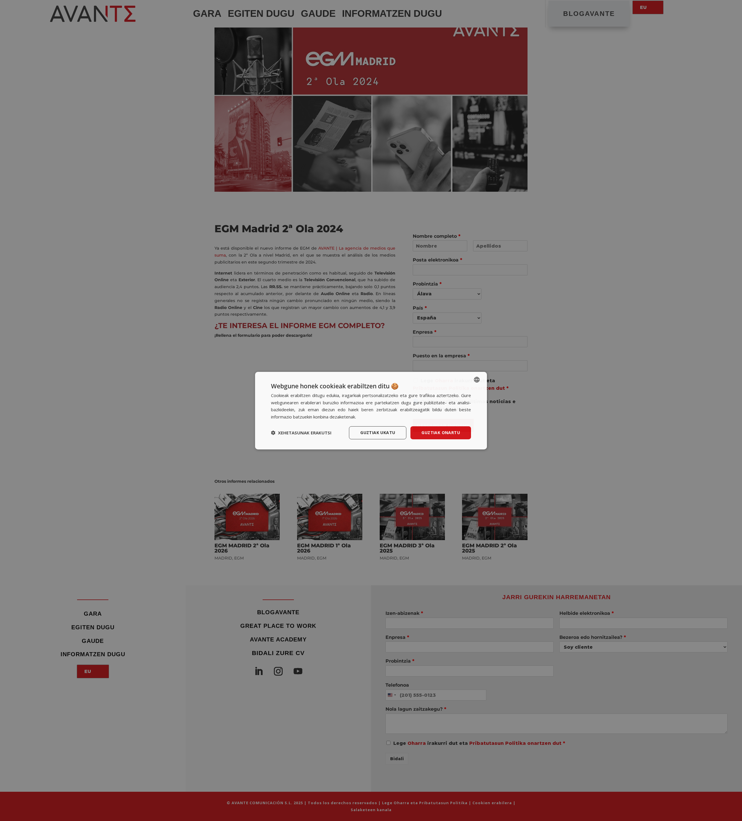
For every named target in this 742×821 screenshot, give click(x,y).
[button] (301, 432)
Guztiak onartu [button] (440, 432)
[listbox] (477, 379)
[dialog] (371, 410)
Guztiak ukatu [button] (377, 432)
